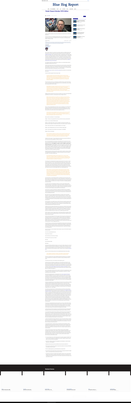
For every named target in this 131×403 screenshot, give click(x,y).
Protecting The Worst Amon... (71, 389)
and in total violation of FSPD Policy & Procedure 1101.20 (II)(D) (58, 266)
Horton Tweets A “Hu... (48, 389)
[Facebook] (88, 0)
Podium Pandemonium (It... (6, 389)
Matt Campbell (3, 390)
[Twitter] (47, 13)
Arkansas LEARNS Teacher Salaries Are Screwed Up (81, 36)
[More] (53, 13)
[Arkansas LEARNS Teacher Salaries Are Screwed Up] (75, 37)
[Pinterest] (49, 13)
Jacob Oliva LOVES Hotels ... (27, 389)
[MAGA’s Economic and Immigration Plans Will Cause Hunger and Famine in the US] (75, 21)
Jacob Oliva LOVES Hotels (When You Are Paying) (81, 28)
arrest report (50, 70)
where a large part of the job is (66, 274)
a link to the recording (58, 70)
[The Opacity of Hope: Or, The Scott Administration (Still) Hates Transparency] (98, 379)
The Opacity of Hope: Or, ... (92, 389)
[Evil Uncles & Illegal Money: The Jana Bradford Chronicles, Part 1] (119, 379)
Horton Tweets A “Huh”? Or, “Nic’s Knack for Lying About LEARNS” (80, 32)
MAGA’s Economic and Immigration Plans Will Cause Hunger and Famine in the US (81, 21)
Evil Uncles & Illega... (113, 389)
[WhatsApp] (50, 13)
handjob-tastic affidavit (48, 54)
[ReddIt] (52, 13)
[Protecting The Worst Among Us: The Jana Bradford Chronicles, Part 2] (76, 379)
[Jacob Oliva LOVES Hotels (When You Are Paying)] (75, 29)
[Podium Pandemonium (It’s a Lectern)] (75, 25)
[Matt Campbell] (45, 15)
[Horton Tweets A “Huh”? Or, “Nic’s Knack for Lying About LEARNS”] (75, 33)
